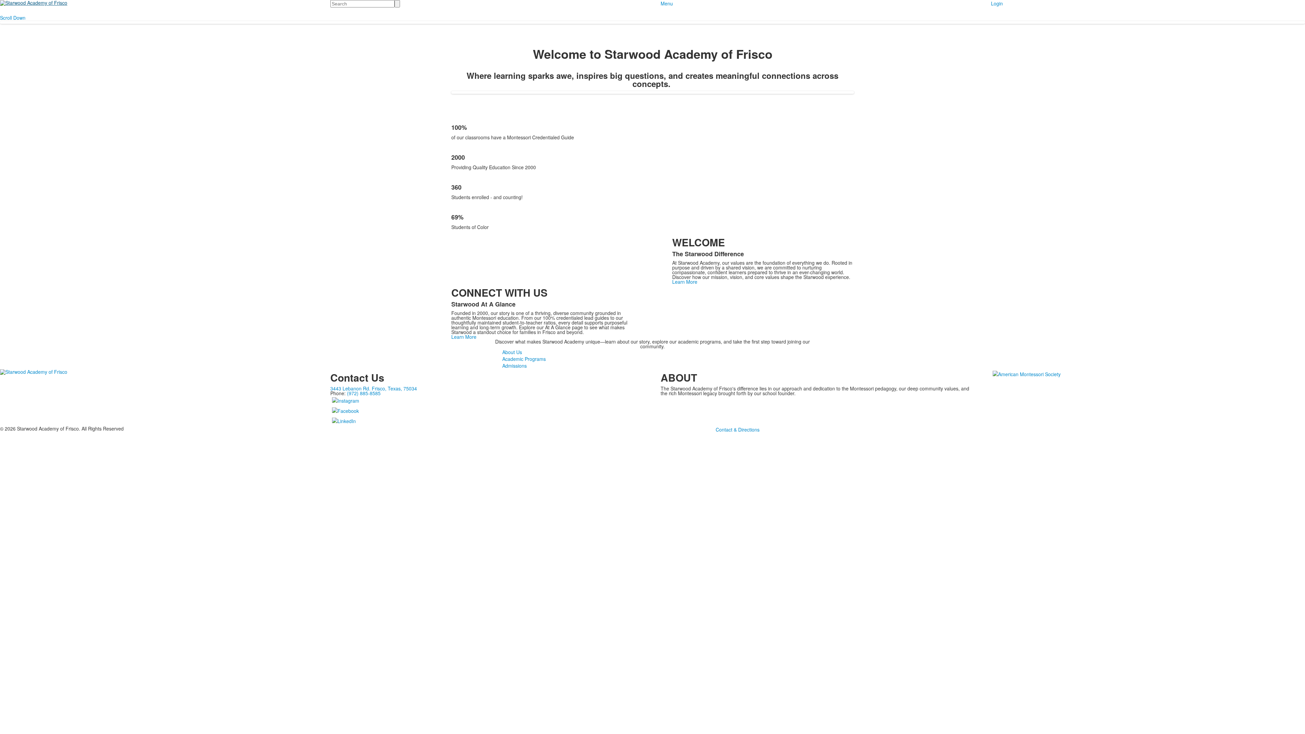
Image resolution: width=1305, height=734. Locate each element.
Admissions (514, 365)
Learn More (684, 281)
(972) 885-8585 (364, 393)
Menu (667, 3)
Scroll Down (12, 17)
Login (997, 3)
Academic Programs (524, 358)
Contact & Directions (738, 429)
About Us (512, 352)
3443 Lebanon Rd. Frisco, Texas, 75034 (373, 388)
